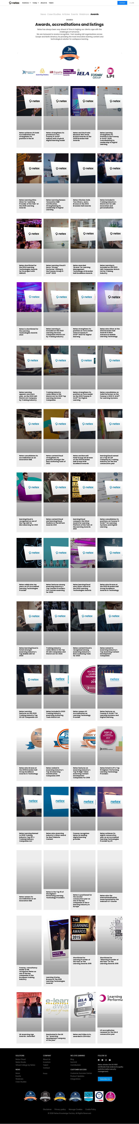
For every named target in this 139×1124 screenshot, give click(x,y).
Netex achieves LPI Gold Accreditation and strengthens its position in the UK (29, 136)
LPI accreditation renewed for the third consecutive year (109, 1032)
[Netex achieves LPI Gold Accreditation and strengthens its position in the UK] (110, 1096)
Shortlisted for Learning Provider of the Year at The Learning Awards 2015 (82, 961)
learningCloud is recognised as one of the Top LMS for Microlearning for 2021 (28, 522)
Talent (51, 3)
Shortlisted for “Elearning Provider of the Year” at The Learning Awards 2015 (109, 961)
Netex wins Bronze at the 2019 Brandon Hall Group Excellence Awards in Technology (28, 771)
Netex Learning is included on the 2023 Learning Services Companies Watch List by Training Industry (55, 333)
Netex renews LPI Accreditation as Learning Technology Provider (82, 714)
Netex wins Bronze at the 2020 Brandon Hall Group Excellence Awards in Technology (109, 587)
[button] (17, 53)
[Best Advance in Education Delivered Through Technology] (60, 1096)
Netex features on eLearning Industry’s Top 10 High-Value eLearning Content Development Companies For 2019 (81, 773)
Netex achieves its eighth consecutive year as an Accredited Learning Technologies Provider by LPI (109, 837)
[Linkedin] (98, 1060)
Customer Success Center (81, 1073)
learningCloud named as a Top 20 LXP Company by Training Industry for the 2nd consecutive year (109, 460)
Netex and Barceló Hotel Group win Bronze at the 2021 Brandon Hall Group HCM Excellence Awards (83, 460)
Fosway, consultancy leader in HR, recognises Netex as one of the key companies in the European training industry (28, 973)
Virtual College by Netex (25, 1065)
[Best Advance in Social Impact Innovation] (45, 1096)
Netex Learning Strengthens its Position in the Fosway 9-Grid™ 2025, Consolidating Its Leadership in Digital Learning (109, 138)
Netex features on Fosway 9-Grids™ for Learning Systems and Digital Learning (109, 714)
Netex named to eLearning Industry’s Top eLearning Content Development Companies (109, 652)
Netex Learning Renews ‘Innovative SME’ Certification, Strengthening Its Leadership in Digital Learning (55, 205)
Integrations (75, 1079)
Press (45, 1074)
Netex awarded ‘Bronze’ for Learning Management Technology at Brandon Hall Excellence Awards (83, 269)
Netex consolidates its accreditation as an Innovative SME (28, 458)
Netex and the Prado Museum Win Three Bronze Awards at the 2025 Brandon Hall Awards (82, 137)
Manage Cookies (75, 1109)
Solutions (25, 3)
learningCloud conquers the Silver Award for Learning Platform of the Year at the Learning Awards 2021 (82, 524)
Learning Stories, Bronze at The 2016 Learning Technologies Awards (55, 980)
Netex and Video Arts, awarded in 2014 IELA (82, 1035)
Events (74, 14)
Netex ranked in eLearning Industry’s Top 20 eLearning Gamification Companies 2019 (54, 772)
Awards (94, 14)
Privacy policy (60, 1109)
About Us (44, 3)
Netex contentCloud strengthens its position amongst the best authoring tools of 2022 (56, 460)
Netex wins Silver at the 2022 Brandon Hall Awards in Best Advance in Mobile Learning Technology (110, 333)
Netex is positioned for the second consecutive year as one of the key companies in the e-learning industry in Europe (82, 901)
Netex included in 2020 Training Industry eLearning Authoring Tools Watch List (55, 714)
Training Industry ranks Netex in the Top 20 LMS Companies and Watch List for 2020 (56, 651)
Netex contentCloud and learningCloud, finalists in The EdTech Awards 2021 (55, 522)
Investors (46, 1062)
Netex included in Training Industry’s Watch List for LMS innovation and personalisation (108, 204)
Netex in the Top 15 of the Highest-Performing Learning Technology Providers (55, 895)
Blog (72, 1059)
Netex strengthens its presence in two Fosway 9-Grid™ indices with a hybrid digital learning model (55, 137)
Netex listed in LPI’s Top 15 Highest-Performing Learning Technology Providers (110, 771)
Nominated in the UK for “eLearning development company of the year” (56, 1037)
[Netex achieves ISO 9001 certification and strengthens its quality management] (99, 1096)
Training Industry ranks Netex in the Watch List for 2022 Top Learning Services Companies (56, 396)
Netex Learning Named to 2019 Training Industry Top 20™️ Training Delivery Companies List (28, 837)
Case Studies (54, 14)
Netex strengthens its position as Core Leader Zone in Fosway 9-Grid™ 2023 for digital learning (83, 333)
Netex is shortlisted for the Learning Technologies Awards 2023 (28, 332)
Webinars (84, 14)
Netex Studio (21, 1062)
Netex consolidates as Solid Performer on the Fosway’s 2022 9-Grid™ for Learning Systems (110, 395)
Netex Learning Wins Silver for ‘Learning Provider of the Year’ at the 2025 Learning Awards (29, 204)
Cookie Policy (90, 1109)
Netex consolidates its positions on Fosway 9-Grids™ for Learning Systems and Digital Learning (110, 523)
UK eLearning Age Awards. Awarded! (27, 1035)
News (43, 14)
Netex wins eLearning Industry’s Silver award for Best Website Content (56, 836)
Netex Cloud (21, 1059)
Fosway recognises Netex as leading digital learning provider (81, 836)
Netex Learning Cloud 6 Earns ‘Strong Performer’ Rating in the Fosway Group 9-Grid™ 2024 (55, 269)
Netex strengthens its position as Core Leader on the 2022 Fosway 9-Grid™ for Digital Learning (83, 396)
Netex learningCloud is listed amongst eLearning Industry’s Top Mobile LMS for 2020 (28, 652)
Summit (73, 1062)
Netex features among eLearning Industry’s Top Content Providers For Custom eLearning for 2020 (55, 588)
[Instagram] (106, 1060)
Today (35, 3)
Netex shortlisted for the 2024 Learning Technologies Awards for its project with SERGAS (28, 269)
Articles (66, 14)
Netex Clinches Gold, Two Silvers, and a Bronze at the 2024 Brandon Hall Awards (82, 203)
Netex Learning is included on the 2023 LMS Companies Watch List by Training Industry (109, 269)
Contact (122, 3)
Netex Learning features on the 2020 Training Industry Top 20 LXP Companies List (28, 714)
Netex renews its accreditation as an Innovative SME (27, 899)
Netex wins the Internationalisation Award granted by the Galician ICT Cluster (109, 898)
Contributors (75, 1065)
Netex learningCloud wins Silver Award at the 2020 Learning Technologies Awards (82, 587)
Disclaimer (47, 1109)
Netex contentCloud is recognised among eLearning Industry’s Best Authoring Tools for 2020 (82, 652)
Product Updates (77, 1076)
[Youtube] (109, 1060)
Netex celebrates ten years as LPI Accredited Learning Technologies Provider (29, 587)
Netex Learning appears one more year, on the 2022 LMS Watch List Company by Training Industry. (28, 396)
